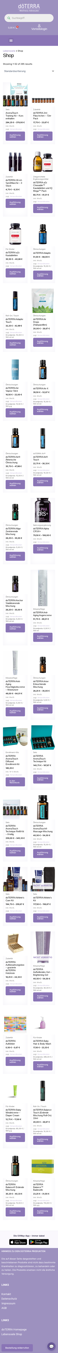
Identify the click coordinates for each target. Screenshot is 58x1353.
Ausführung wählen (15, 136)
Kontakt (6, 1294)
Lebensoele (9, 51)
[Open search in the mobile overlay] (29, 18)
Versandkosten (16, 129)
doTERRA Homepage (14, 1329)
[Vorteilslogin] (39, 25)
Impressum (8, 1303)
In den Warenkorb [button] (14, 782)
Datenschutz (9, 1298)
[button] (10, 40)
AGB (4, 1308)
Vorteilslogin (39, 29)
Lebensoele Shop (11, 1334)
